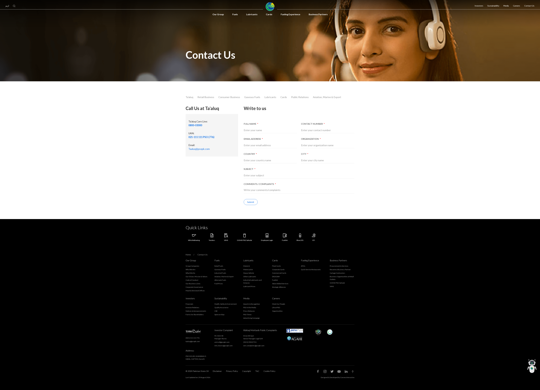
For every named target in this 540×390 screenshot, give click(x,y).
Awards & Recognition (251, 304)
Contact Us (529, 6)
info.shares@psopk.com (223, 346)
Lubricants (251, 14)
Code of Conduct (192, 280)
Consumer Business (229, 97)
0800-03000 (195, 125)
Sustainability (493, 6)
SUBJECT (249, 169)
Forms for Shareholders (195, 314)
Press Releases (249, 311)
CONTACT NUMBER (313, 123)
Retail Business (205, 97)
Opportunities (277, 311)
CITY (304, 154)
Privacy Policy (232, 371)
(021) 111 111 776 (192, 338)
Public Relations (300, 97)
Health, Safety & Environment (225, 304)
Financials (189, 304)
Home (188, 254)
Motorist (246, 266)
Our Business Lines (193, 284)
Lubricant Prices (249, 286)
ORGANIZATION (311, 138)
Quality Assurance (221, 307)
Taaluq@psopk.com (199, 148)
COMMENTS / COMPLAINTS (260, 184)
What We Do (190, 273)
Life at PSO (276, 307)
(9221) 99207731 (249, 342)
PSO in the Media (249, 307)
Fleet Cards (276, 266)
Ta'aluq (189, 97)
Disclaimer (217, 371)
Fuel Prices (218, 284)
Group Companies (192, 266)
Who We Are (190, 269)
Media (506, 6)
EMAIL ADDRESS (253, 138)
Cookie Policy (269, 371)
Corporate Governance (194, 287)
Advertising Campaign (251, 318)
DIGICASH (276, 276)
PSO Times (247, 314)
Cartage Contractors (337, 273)
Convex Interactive (347, 377)
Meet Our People (278, 304)
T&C (257, 371)
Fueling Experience (290, 14)
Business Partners (318, 14)
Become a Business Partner (340, 269)
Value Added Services (280, 284)
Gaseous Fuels (252, 97)
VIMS (332, 286)
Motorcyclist (248, 269)
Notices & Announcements (196, 311)
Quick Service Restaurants (311, 269)
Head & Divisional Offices (195, 291)
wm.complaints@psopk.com (253, 346)
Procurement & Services (339, 266)
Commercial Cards (279, 273)
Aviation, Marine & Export (327, 97)
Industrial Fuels (220, 273)
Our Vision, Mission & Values (196, 276)
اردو (7, 6)
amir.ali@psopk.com (222, 342)
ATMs (303, 266)
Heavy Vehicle (248, 273)
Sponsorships (219, 314)
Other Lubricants (249, 276)
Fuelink (275, 280)
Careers (516, 6)
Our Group (218, 14)
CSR (215, 311)
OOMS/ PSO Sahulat (337, 283)
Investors (479, 6)
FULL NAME (251, 123)
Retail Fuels (218, 266)
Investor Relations (192, 307)
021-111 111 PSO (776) (201, 137)
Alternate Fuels (220, 280)
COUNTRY (250, 154)
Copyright (246, 371)
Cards (269, 14)
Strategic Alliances (279, 287)
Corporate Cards (278, 269)
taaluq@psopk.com (193, 341)
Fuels (235, 14)
